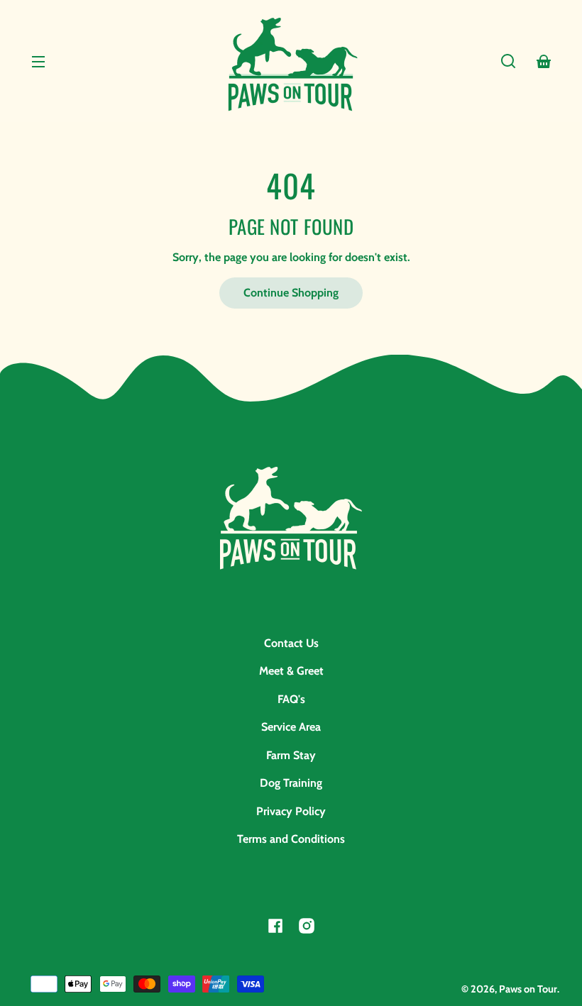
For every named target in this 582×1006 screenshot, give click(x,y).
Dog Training (291, 783)
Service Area (291, 727)
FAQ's (291, 699)
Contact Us (291, 643)
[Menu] (38, 61)
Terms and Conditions (291, 839)
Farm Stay (291, 755)
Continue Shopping (291, 292)
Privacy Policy (291, 811)
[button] (508, 61)
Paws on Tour (528, 989)
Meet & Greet (291, 671)
